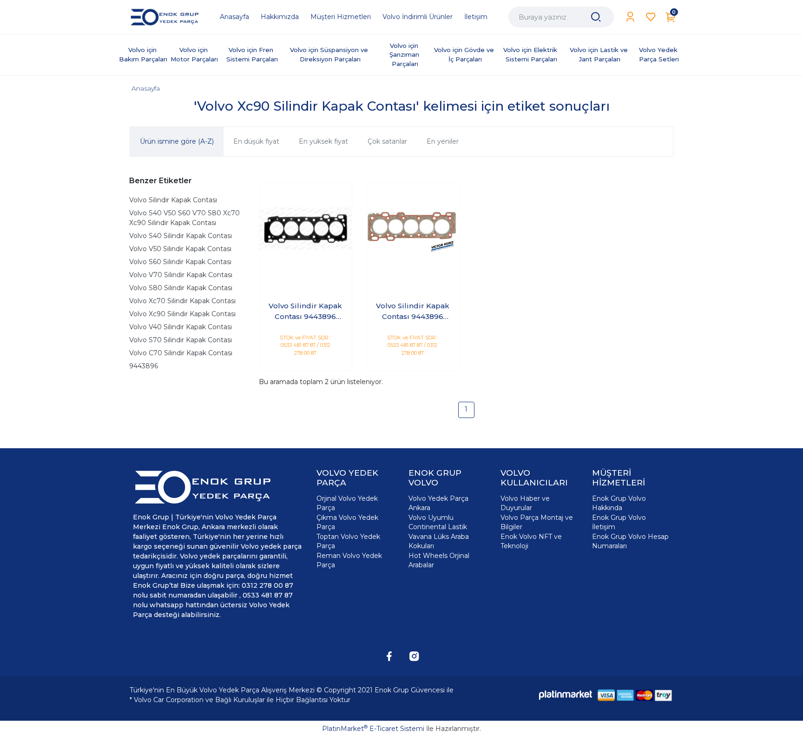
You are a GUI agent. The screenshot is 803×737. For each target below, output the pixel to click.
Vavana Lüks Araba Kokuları (438, 541)
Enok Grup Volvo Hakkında (619, 503)
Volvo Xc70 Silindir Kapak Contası (182, 301)
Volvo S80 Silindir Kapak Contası (180, 288)
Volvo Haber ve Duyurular (525, 503)
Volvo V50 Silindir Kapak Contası (180, 249)
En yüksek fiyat (323, 141)
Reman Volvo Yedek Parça (349, 560)
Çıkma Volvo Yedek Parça (347, 522)
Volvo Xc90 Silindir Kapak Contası (182, 314)
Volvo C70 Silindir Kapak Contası (180, 353)
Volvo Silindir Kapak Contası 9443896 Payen (305, 311)
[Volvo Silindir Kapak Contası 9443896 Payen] (305, 228)
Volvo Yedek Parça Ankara (438, 503)
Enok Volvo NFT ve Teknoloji (531, 541)
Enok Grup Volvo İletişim (619, 522)
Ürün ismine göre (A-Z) (177, 141)
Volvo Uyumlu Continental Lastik (437, 522)
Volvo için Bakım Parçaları (143, 54)
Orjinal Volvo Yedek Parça (347, 503)
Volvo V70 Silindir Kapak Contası (180, 275)
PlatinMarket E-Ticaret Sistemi (373, 728)
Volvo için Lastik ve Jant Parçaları (600, 54)
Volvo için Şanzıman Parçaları (405, 54)
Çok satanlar (387, 141)
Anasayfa (146, 88)
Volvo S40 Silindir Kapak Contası (180, 236)
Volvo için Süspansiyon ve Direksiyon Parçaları (330, 54)
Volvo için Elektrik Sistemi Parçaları (531, 54)
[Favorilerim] (651, 17)
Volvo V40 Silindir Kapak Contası (180, 327)
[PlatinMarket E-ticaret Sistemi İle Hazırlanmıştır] (565, 695)
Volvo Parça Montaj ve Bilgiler (536, 522)
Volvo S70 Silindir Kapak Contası (180, 340)
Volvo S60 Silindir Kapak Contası (180, 262)
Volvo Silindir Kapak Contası (173, 200)
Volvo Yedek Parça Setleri (659, 54)
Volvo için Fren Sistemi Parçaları (252, 54)
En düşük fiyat (256, 141)
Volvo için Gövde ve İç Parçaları (465, 54)
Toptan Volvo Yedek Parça (348, 541)
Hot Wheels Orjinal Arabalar (438, 560)
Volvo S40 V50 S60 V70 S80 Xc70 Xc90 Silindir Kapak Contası (184, 218)
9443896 (143, 366)
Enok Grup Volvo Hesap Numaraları (630, 541)
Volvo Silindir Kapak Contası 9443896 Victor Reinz (412, 311)
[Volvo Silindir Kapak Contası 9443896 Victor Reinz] (413, 228)
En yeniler (443, 141)
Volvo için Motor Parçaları (194, 54)
